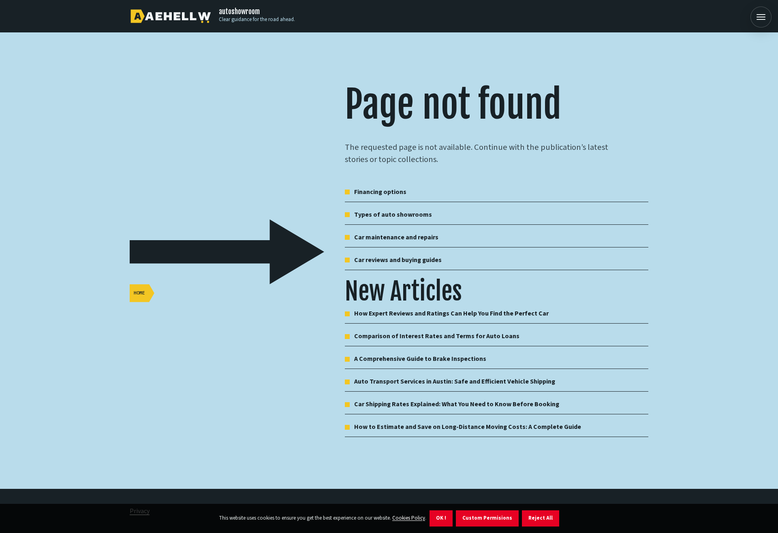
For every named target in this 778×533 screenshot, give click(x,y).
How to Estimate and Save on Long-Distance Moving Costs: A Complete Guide (467, 426)
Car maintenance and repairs (396, 237)
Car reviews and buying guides (398, 260)
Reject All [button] (540, 518)
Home (139, 293)
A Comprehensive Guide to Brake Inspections (420, 358)
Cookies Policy (408, 518)
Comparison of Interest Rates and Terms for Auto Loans (436, 336)
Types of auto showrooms (393, 214)
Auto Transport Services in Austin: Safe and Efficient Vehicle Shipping (454, 381)
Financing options (380, 192)
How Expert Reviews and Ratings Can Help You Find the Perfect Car (451, 313)
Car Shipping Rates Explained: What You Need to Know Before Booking (456, 404)
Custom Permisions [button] (487, 518)
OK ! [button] (441, 518)
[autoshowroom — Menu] (761, 17)
